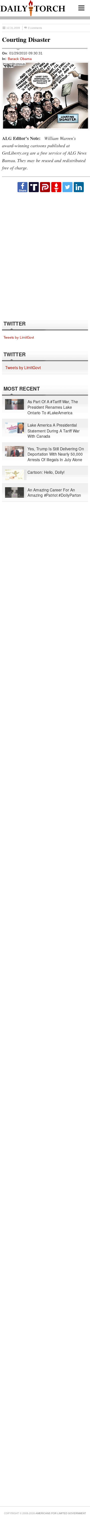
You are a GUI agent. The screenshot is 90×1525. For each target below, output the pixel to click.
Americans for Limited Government (61, 1513)
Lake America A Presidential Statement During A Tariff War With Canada (54, 431)
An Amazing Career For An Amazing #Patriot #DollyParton (54, 492)
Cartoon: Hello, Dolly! (46, 472)
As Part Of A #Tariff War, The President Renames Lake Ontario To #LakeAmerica (53, 407)
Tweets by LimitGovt (19, 337)
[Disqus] (45, 256)
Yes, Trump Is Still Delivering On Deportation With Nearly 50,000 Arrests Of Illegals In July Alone (56, 454)
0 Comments (35, 27)
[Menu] (81, 8)
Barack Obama (20, 59)
